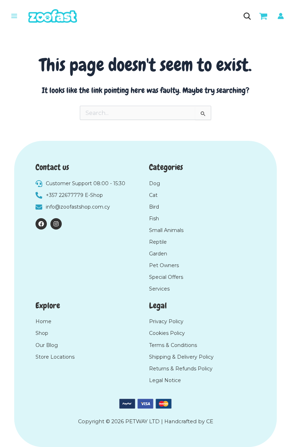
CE (209, 421)
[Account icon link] (281, 16)
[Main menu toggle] (14, 16)
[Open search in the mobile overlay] (246, 16)
